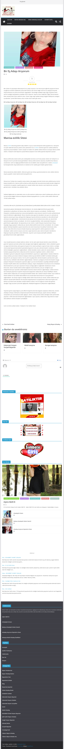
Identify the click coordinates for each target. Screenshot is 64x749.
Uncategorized (6, 730)
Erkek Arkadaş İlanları (35, 19)
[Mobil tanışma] (32, 334)
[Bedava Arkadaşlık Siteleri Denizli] (7, 521)
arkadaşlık (55, 162)
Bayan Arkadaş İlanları (9, 67)
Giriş (59, 360)
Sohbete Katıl (48, 19)
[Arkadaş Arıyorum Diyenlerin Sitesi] (7, 529)
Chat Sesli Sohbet (9, 324)
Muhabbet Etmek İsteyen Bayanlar (11, 498)
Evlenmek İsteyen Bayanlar (9, 697)
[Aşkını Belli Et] (32, 480)
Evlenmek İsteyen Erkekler (9, 700)
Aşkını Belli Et (10, 502)
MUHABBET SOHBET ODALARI (13, 557)
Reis (3, 557)
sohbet (36, 147)
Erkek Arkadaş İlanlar (7, 690)
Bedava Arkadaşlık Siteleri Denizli (22, 521)
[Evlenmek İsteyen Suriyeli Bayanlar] (11, 334)
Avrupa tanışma (51, 345)
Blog (3, 683)
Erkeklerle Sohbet (7, 693)
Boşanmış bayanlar (55, 498)
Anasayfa (4, 647)
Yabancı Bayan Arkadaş (8, 733)
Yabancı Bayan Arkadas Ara (9, 736)
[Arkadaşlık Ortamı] (7, 514)
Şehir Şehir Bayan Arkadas (9, 717)
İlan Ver (9, 19)
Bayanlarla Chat (29, 67)
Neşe (3, 573)
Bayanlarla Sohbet (38, 67)
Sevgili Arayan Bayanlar (8, 720)
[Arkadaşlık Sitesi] (4, 22)
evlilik (9, 145)
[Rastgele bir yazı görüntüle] (60, 22)
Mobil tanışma (29, 345)
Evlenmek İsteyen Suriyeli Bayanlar (10, 346)
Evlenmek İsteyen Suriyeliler (9, 703)
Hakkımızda (5, 654)
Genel (3, 707)
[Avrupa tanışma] (52, 334)
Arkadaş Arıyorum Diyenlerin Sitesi (23, 529)
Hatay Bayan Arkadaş (53, 324)
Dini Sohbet (8, 589)
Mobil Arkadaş (6, 710)
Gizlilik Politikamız (7, 650)
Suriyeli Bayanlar (6, 726)
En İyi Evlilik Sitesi (10, 565)
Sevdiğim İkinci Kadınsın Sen (12, 581)
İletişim (9, 23)
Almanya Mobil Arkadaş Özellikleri (11, 637)
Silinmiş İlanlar (6, 723)
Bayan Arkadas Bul (20, 19)
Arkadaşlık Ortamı (18, 513)
